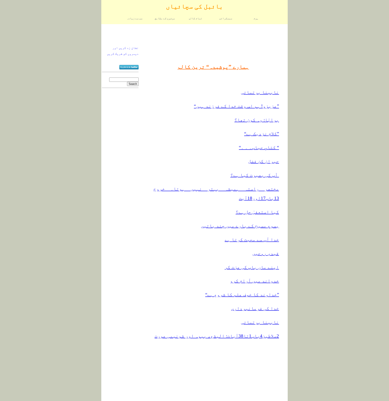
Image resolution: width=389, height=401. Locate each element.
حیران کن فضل (263, 161)
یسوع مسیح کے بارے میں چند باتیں (240, 225)
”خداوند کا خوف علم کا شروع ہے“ (242, 294)
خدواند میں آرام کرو (254, 280)
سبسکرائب (225, 18)
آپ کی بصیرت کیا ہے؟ (254, 175)
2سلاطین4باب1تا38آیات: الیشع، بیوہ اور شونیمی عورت (217, 335)
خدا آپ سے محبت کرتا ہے (252, 239)
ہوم (256, 18)
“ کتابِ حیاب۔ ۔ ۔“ (259, 147)
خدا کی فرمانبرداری (255, 308)
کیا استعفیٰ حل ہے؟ (257, 212)
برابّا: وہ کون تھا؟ (256, 119)
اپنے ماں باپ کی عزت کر (252, 267)
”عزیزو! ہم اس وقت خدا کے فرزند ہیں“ (236, 106)
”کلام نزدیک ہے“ (261, 133)
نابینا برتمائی (260, 92)
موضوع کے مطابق (165, 18)
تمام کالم (195, 18)
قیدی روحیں (265, 253)
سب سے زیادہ (134, 18)
